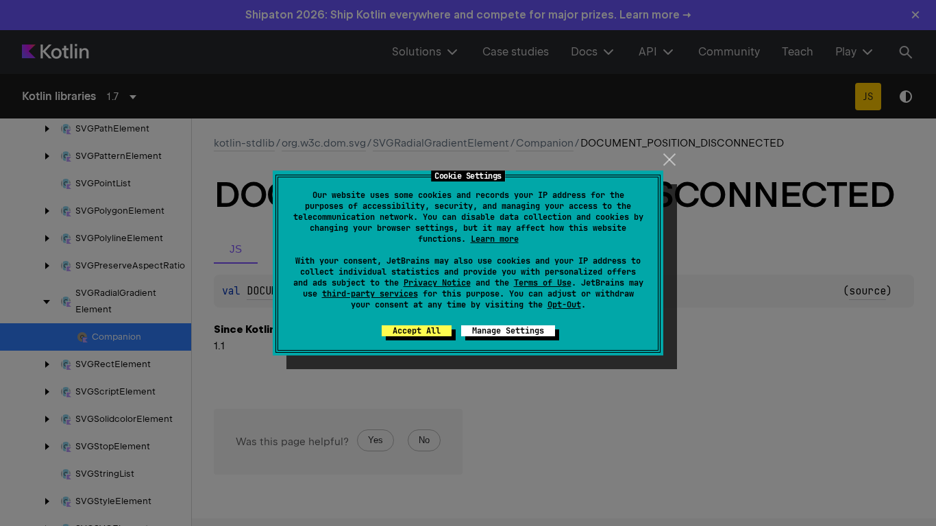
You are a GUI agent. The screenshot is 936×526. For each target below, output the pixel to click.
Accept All (417, 330)
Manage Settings (508, 330)
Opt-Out (564, 304)
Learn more (495, 239)
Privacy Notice (437, 282)
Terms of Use (542, 282)
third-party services (370, 293)
